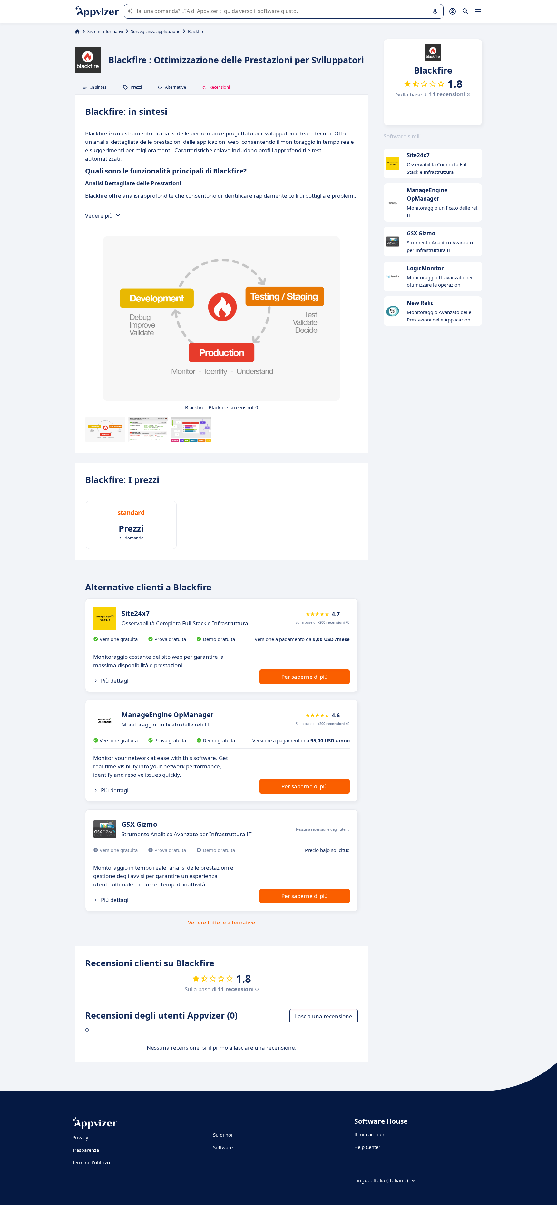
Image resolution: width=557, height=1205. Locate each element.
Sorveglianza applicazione (155, 31)
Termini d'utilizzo (91, 1162)
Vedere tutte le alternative (221, 922)
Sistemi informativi (105, 31)
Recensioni (219, 87)
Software (223, 1147)
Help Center (367, 1147)
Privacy (80, 1137)
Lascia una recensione (323, 1016)
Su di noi (222, 1134)
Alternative (175, 87)
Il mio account (370, 1134)
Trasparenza (85, 1150)
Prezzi (136, 87)
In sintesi (98, 87)
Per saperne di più (304, 676)
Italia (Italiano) (390, 1180)
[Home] (77, 31)
